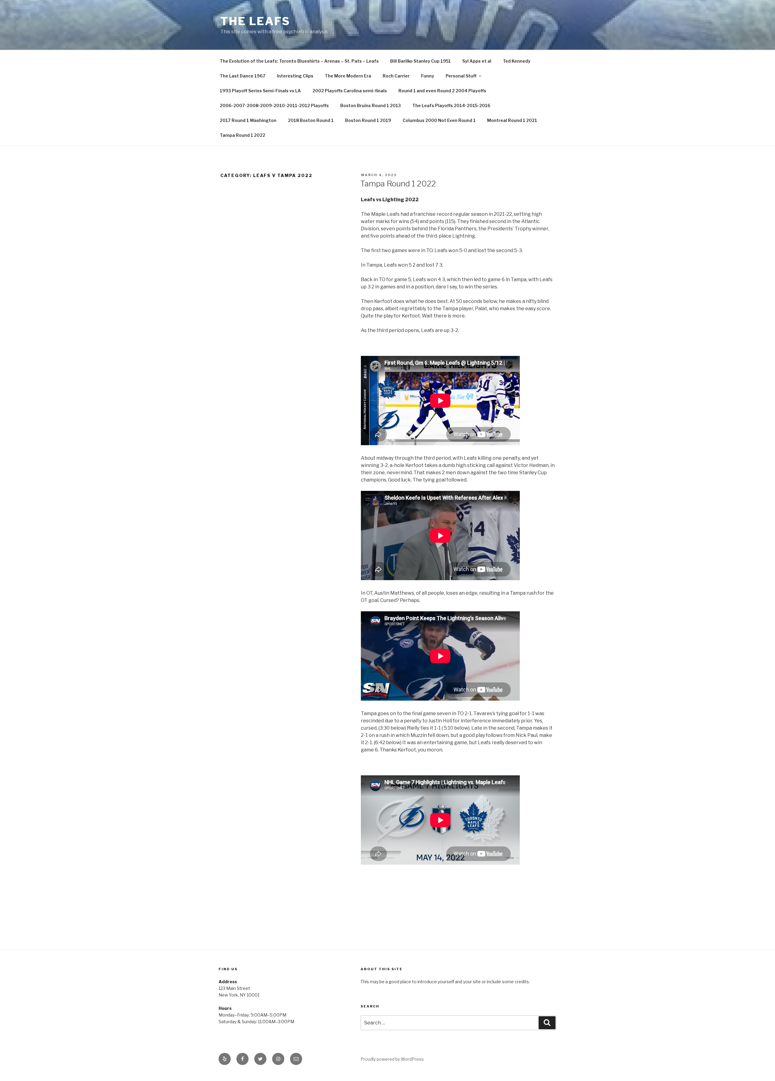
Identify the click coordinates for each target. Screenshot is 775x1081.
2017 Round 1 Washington (248, 120)
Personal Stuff (461, 75)
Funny (427, 75)
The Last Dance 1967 (242, 75)
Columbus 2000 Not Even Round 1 (439, 120)
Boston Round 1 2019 (368, 120)
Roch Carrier (396, 75)
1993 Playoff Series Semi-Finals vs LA (260, 90)
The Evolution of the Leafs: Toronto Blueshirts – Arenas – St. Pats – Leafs (299, 61)
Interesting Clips (295, 75)
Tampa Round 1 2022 (242, 135)
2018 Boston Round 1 (311, 120)
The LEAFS (255, 21)
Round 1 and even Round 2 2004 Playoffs (442, 90)
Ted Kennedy (516, 61)
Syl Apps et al (476, 61)
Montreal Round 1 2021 (512, 120)
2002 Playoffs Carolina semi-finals (349, 90)
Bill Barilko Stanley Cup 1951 (420, 61)
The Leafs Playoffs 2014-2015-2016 (451, 105)
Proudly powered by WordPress (392, 1059)
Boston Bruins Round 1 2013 (370, 105)
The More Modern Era (348, 75)
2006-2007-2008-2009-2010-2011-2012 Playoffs (274, 105)
